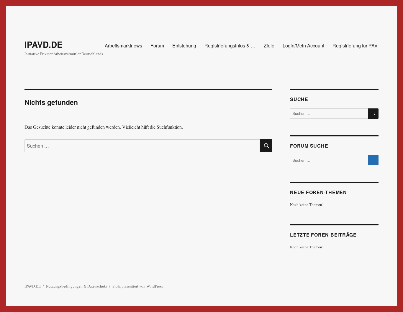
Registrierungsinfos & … (229, 45)
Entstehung (184, 45)
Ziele (269, 45)
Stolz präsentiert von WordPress (137, 286)
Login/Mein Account (303, 45)
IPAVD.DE (43, 44)
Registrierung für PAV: (355, 45)
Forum (157, 45)
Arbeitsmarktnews (123, 45)
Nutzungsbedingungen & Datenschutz (76, 286)
